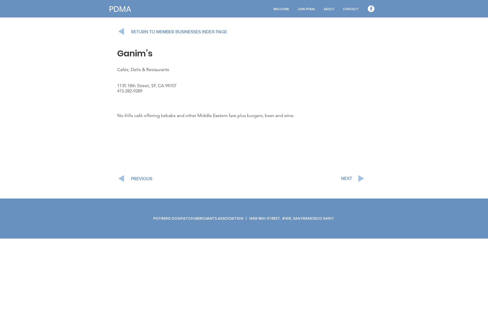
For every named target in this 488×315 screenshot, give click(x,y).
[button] (329, 9)
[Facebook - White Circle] (371, 8)
